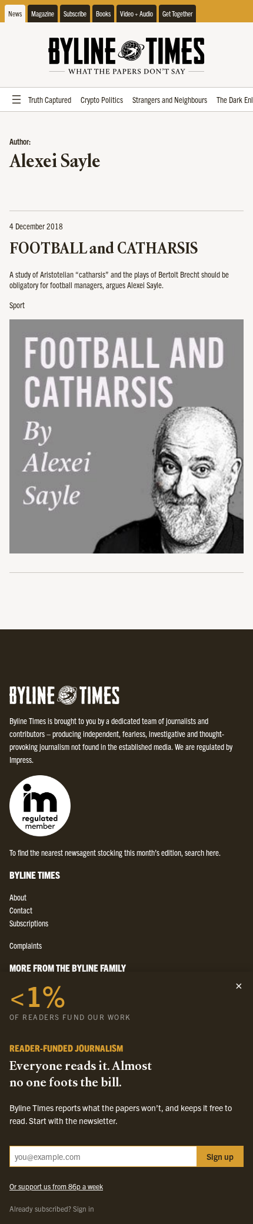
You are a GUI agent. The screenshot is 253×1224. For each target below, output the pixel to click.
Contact (20, 910)
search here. (203, 852)
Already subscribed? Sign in (51, 1208)
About (17, 897)
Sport (17, 304)
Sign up (220, 1156)
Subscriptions (28, 923)
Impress (20, 759)
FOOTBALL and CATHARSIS (103, 250)
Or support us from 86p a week (56, 1186)
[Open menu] (16, 99)
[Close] (238, 985)
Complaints (25, 945)
